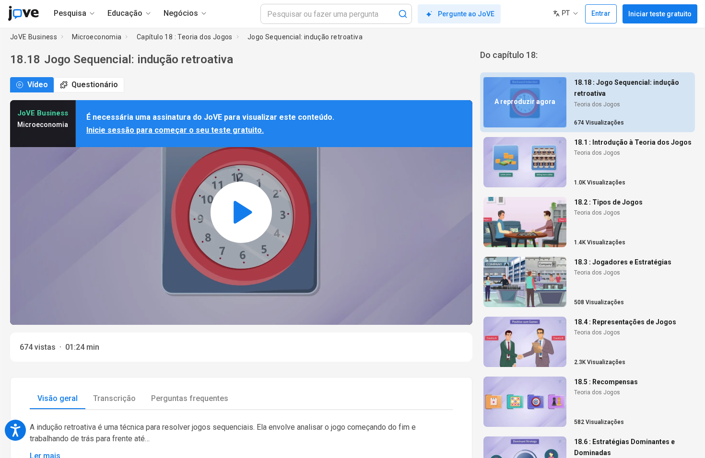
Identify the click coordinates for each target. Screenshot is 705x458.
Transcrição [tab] (114, 398)
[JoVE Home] (23, 13)
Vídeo (37, 84)
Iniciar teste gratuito (660, 14)
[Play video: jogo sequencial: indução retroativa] (241, 212)
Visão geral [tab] (57, 398)
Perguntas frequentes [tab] (189, 398)
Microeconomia (96, 37)
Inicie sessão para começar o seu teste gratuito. (175, 130)
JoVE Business (33, 37)
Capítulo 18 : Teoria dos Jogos (185, 37)
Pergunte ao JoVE (466, 14)
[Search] (403, 14)
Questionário (94, 84)
